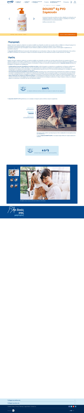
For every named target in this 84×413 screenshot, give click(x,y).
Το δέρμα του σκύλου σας (14, 400)
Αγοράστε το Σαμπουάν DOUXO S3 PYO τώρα (67, 34)
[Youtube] (73, 406)
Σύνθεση (24, 34)
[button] (18, 2)
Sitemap (21, 406)
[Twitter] (71, 406)
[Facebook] (69, 406)
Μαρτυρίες (20, 34)
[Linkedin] (75, 406)
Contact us (33, 406)
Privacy (17, 406)
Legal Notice (27, 406)
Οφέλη (16, 34)
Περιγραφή (12, 34)
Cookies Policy (11, 406)
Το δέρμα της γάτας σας (13, 403)
